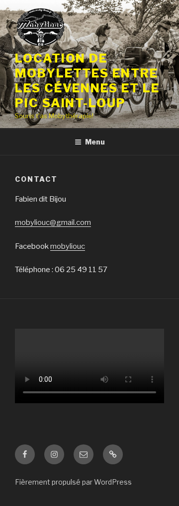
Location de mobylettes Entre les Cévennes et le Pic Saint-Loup (87, 80)
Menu (95, 142)
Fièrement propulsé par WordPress (73, 482)
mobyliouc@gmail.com (53, 222)
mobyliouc (67, 246)
